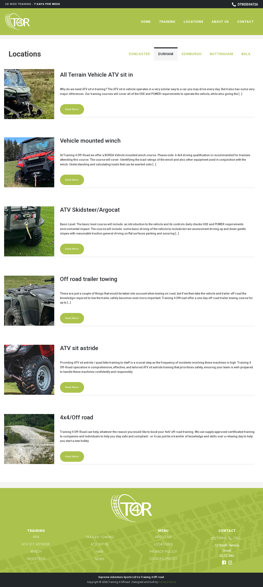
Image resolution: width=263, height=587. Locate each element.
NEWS (100, 559)
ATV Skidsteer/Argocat (90, 209)
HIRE (100, 552)
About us (220, 22)
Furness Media (167, 582)
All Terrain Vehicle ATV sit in (96, 74)
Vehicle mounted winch (90, 140)
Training (167, 22)
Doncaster (139, 54)
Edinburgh (192, 54)
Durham (165, 54)
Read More (72, 109)
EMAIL (222, 538)
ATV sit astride (79, 348)
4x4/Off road (76, 417)
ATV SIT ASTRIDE (36, 544)
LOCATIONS (163, 544)
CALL (237, 538)
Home (146, 22)
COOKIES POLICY (163, 559)
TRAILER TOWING (99, 537)
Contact (245, 22)
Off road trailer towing (88, 279)
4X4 (36, 537)
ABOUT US (163, 537)
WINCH (36, 552)
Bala (246, 54)
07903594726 (248, 4)
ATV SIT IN (99, 544)
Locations (193, 22)
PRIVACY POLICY (163, 552)
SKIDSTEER (36, 559)
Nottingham (221, 54)
